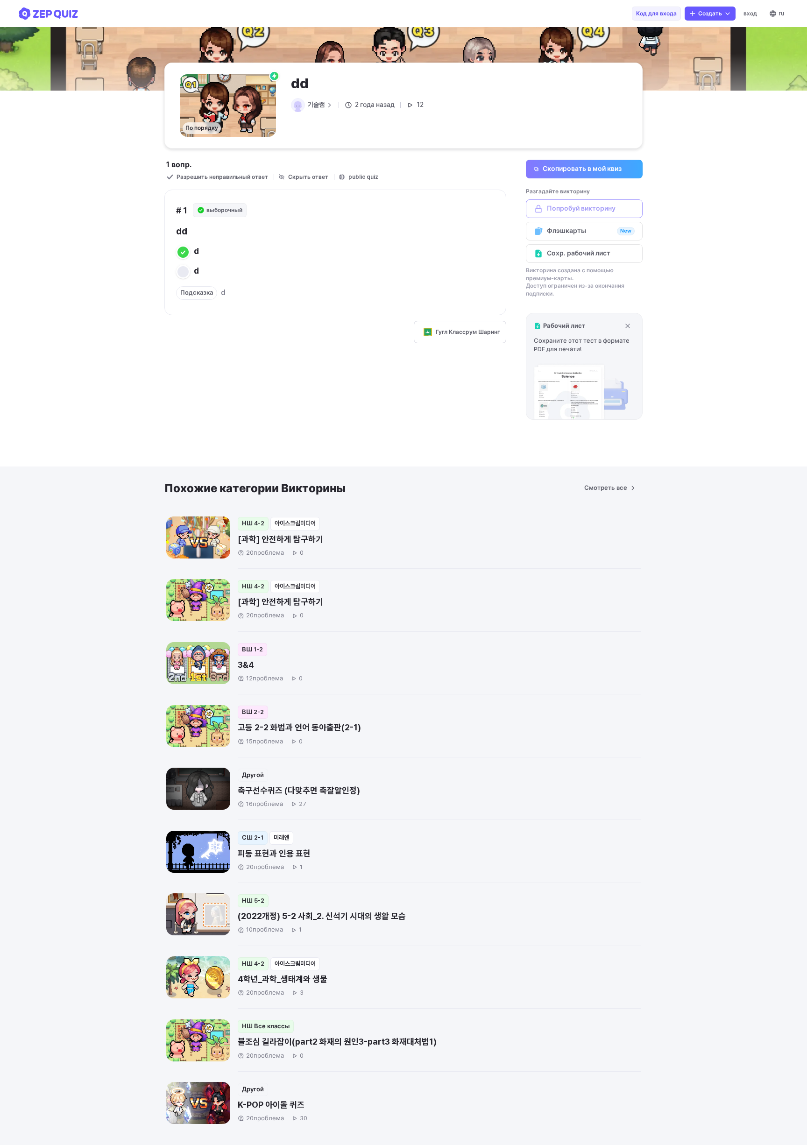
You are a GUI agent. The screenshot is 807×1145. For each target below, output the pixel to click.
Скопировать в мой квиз (582, 168)
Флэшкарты (589, 230)
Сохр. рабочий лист (578, 253)
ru (781, 13)
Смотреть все (605, 487)
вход (750, 13)
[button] (584, 366)
